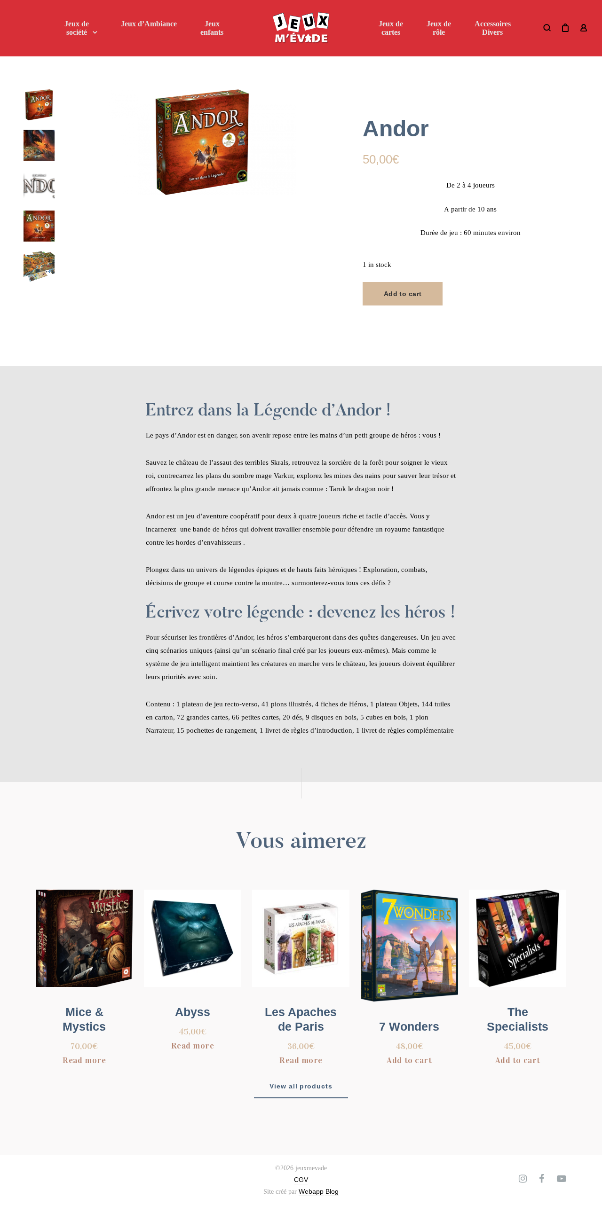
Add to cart (403, 293)
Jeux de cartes (391, 28)
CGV (301, 1179)
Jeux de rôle (439, 28)
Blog (332, 1191)
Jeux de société (76, 28)
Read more (84, 1060)
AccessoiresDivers (493, 28)
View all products (301, 1086)
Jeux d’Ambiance (149, 23)
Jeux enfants (211, 28)
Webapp (311, 1191)
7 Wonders (409, 1026)
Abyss (192, 1011)
